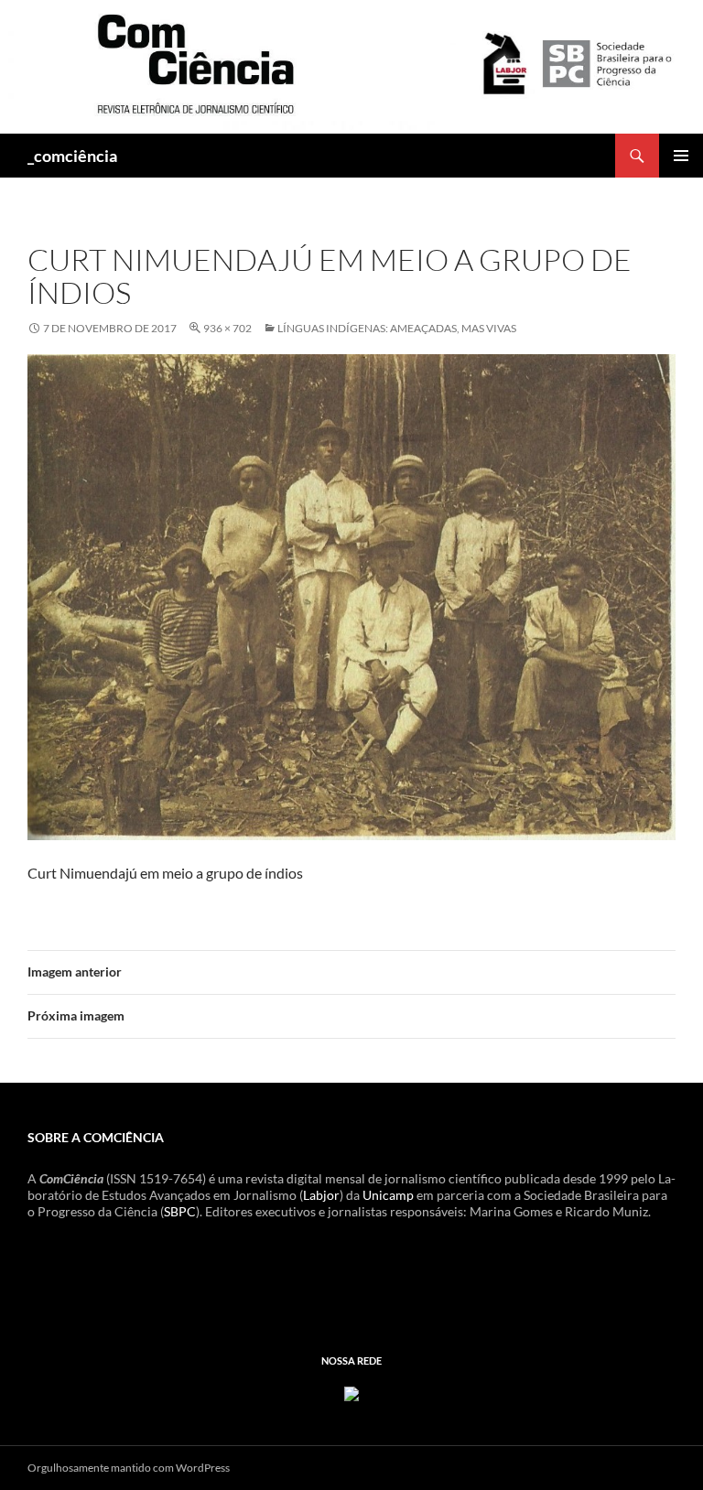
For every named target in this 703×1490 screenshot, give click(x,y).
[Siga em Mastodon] (351, 1392)
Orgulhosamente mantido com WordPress (128, 1467)
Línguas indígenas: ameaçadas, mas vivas (396, 328)
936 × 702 (227, 328)
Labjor (321, 1195)
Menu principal (681, 156)
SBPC (180, 1211)
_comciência (72, 156)
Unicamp (388, 1195)
